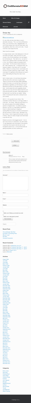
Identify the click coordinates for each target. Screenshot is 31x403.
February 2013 (6, 360)
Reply (23, 156)
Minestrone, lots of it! (16, 245)
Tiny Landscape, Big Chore (9, 232)
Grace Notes (6, 375)
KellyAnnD (19, 34)
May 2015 (5, 332)
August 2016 (6, 323)
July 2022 (5, 306)
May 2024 (5, 278)
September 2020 (6, 316)
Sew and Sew (6, 386)
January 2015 (6, 337)
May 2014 (5, 343)
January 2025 (6, 275)
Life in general (6, 380)
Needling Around (6, 383)
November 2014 (6, 338)
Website (5, 205)
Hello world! (15, 141)
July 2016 (5, 324)
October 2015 (6, 327)
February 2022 (6, 313)
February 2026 (6, 265)
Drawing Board (6, 374)
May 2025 (5, 270)
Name (4, 192)
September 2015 (6, 329)
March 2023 (5, 293)
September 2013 (6, 349)
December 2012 (6, 362)
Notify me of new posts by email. (11, 216)
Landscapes (19, 22)
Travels (4, 388)
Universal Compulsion (8, 238)
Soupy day (6, 32)
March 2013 (5, 358)
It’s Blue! (15, 145)
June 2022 (5, 307)
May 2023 (5, 292)
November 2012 (6, 363)
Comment (5, 175)
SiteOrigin (14, 399)
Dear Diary (5, 372)
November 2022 (6, 299)
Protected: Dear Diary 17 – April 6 (19, 247)
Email (4, 199)
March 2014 (5, 346)
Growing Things (6, 377)
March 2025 (5, 271)
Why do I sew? (6, 235)
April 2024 (5, 279)
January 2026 (6, 267)
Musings (5, 382)
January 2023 (6, 296)
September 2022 (6, 303)
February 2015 (6, 335)
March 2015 (5, 334)
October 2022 (6, 301)
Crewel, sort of (13, 250)
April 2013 (5, 357)
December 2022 (6, 298)
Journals (16, 26)
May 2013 (5, 355)
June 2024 (5, 276)
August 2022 (6, 304)
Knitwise (5, 378)
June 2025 (5, 268)
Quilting (4, 385)
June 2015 (5, 331)
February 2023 (6, 295)
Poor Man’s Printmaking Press (10, 233)
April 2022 (5, 310)
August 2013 (6, 351)
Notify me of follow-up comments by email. (13, 213)
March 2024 (5, 281)
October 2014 (6, 340)
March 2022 (5, 312)
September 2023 (6, 289)
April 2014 (5, 344)
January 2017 (6, 321)
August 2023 (6, 290)
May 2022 (5, 309)
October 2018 (6, 320)
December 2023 (6, 285)
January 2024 (6, 284)
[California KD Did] (15, 6)
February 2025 (6, 273)
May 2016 (5, 326)
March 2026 (5, 264)
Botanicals (5, 26)
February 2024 (6, 282)
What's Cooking (10, 134)
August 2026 (6, 259)
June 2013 (5, 354)
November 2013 (6, 348)
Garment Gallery (7, 22)
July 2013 (5, 352)
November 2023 (6, 287)
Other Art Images (15, 18)
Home (4, 18)
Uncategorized (6, 389)
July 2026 (5, 261)
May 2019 (5, 318)
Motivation (9, 252)
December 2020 (6, 315)
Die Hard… (5, 236)
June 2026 (5, 262)
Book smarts (6, 371)
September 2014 (6, 341)
